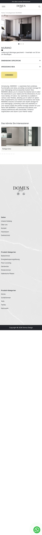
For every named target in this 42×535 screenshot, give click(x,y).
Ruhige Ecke (6, 149)
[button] (3, 6)
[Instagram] (18, 194)
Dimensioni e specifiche (11, 60)
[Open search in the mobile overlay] (40, 7)
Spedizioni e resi (8, 67)
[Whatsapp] (24, 194)
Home (3, 13)
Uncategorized (10, 13)
